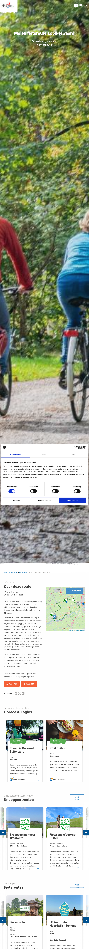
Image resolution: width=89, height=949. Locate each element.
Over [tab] (74, 454)
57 (55, 620)
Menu (85, 5)
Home (8, 5)
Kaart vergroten (74, 590)
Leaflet (71, 630)
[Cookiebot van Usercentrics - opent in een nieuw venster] (76, 447)
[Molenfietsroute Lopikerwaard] (54, 617)
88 (73, 600)
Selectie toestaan (44, 500)
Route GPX (30, 684)
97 (66, 600)
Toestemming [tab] (15, 454)
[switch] (33, 492)
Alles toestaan (72, 500)
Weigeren (16, 500)
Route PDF (13, 684)
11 (52, 614)
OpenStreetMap (80, 630)
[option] (24, 749)
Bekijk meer (77, 798)
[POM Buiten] (84, 603)
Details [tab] (44, 454)
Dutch (76, 6)
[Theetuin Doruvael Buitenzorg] (67, 601)
